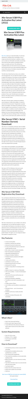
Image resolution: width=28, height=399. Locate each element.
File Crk (7, 5)
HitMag (14, 397)
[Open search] (25, 12)
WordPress (9, 397)
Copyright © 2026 (5, 395)
